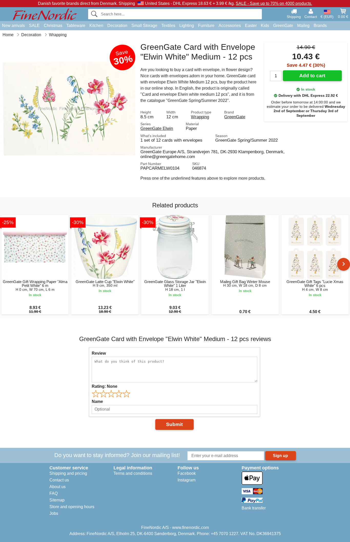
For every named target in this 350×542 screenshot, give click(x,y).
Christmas (53, 25)
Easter (251, 25)
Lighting (186, 25)
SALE (34, 25)
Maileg (303, 25)
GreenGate (283, 25)
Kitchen (96, 25)
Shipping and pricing (68, 473)
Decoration (117, 25)
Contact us (59, 480)
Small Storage (144, 25)
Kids (265, 25)
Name (97, 401)
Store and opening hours (71, 507)
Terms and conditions (133, 473)
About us (57, 487)
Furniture (206, 25)
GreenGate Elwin (156, 128)
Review (99, 353)
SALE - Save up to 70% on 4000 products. (274, 3)
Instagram (186, 480)
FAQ (53, 493)
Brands (320, 25)
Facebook (187, 473)
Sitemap (57, 500)
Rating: (104, 386)
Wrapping (200, 116)
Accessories (230, 25)
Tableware (75, 25)
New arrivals (13, 25)
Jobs (53, 513)
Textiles (168, 25)
